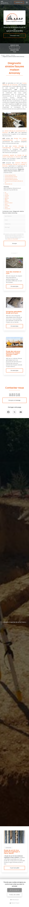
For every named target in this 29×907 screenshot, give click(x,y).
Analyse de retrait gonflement (11, 179)
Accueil (3, 55)
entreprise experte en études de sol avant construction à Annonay (14, 156)
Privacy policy (15, 903)
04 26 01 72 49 (14, 50)
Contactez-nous (19, 2)
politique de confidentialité (12, 239)
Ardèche (6, 197)
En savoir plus (14, 286)
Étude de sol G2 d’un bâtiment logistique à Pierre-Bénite (12, 851)
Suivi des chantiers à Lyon (13, 272)
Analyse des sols (8, 184)
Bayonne (7, 198)
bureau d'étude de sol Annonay (14, 84)
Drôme (6, 207)
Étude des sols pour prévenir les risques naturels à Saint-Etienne (13, 353)
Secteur (7, 55)
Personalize (15, 899)
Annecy (6, 194)
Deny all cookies (15, 895)
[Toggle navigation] (27, 2)
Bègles (6, 200)
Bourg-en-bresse (8, 202)
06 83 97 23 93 (14, 45)
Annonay (13, 55)
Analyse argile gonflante (10, 175)
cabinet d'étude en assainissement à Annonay (14, 131)
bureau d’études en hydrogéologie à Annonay (14, 147)
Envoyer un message (14, 400)
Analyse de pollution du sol (11, 178)
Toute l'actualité (14, 868)
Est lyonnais (7, 208)
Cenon (6, 204)
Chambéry (7, 205)
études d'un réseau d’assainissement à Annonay (14, 139)
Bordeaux (7, 201)
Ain (5, 192)
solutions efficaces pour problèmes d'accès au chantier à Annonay (14, 164)
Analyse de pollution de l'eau (11, 176)
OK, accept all (15, 890)
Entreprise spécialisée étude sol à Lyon (14, 312)
